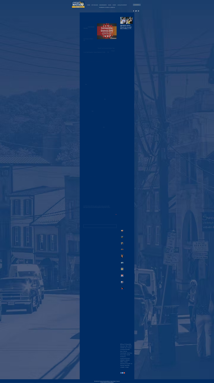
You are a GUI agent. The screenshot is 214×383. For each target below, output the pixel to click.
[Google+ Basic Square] (124, 373)
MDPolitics (122, 361)
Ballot (127, 346)
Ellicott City (125, 351)
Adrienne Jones (122, 346)
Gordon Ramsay (129, 353)
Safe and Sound (123, 363)
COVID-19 (130, 346)
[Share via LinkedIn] (89, 211)
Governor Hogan (123, 354)
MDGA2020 (122, 360)
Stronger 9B (128, 363)
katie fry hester (127, 365)
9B (125, 344)
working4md (122, 367)
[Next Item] (130, 20)
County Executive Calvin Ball (125, 349)
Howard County (123, 356)
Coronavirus (129, 347)
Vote (131, 363)
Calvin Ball (122, 347)
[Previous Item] (122, 20)
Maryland (126, 361)
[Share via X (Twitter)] (86, 211)
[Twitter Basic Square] (122, 373)
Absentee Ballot (128, 344)
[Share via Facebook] (84, 211)
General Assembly (123, 353)
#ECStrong (122, 344)
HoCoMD (128, 354)
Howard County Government (125, 358)
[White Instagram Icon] (138, 11)
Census (125, 347)
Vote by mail (122, 365)
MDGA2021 (127, 360)
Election (121, 351)
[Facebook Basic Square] (121, 373)
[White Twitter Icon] (136, 11)
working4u (127, 367)
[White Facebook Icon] (133, 11)
